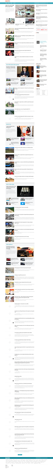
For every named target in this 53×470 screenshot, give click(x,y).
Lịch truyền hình (38, 94)
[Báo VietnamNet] (15, 30)
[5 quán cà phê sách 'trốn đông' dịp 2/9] (25, 131)
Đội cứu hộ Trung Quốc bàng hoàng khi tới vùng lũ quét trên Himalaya (43, 80)
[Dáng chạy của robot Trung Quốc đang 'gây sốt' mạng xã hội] (23, 199)
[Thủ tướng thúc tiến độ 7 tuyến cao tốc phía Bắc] (9, 210)
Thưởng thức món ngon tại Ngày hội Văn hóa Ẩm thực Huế (23, 282)
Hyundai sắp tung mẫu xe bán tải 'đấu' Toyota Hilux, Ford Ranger (10, 247)
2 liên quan (19, 37)
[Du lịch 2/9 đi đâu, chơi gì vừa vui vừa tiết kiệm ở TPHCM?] (23, 139)
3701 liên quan (20, 290)
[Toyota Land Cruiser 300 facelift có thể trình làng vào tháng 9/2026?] (8, 263)
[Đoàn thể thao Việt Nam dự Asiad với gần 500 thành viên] (9, 53)
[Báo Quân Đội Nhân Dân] (15, 117)
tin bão (21, 460)
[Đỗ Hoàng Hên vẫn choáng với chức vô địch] (38, 85)
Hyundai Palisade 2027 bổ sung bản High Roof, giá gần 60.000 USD (29, 259)
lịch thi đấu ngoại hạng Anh (35, 461)
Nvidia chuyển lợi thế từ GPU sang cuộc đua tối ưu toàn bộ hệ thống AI (11, 187)
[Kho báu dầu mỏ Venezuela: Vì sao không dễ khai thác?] (23, 79)
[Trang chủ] (7, 1)
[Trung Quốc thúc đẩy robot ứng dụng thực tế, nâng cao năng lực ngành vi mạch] (9, 224)
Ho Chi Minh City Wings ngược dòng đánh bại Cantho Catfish (23, 332)
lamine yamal (20, 462)
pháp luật (31, 461)
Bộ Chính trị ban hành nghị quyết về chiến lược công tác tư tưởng (24, 116)
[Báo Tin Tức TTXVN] (25, 80)
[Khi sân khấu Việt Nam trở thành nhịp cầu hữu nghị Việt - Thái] (9, 443)
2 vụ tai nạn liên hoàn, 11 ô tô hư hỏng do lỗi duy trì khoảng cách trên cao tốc (29, 25)
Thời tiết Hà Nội (15, 460)
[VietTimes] (15, 320)
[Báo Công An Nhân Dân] (38, 30)
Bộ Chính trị (7, 461)
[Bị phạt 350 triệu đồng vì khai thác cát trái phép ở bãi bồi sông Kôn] (9, 179)
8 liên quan (18, 298)
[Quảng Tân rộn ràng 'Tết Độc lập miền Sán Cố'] (9, 451)
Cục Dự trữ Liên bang (27, 461)
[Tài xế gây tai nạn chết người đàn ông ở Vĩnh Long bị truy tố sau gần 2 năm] (9, 313)
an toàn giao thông (16, 462)
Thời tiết (22, 462)
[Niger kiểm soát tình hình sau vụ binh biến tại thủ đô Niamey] (9, 386)
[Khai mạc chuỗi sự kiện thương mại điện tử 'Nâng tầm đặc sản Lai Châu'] (9, 172)
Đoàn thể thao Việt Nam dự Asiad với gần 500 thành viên (23, 50)
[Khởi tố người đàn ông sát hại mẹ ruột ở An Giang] (9, 239)
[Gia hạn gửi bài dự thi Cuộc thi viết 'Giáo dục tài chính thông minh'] (8, 199)
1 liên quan (8, 128)
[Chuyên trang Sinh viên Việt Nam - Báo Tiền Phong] (15, 148)
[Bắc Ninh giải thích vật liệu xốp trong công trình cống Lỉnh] (9, 270)
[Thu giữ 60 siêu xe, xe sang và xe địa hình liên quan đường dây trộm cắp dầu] (9, 164)
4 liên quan (18, 327)
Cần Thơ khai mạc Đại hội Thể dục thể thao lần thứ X (22, 94)
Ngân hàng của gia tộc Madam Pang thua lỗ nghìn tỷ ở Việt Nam (43, 67)
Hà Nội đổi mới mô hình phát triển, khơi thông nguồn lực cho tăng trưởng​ (15, 79)
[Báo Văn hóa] (15, 283)
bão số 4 (22, 461)
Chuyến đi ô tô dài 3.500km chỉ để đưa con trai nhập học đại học (24, 147)
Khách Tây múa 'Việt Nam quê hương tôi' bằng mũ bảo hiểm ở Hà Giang (15, 143)
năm (43, 462)
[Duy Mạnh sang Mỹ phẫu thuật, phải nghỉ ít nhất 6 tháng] (9, 342)
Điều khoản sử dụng (7, 466)
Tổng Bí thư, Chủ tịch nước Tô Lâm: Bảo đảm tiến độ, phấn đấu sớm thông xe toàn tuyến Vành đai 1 (41, 6)
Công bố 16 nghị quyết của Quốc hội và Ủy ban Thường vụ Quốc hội (24, 289)
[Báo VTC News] (26, 26)
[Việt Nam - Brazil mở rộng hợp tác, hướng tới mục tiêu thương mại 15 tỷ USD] (9, 90)
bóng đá (9, 460)
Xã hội (39, 461)
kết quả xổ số (9, 462)
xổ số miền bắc (11, 460)
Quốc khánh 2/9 (24, 460)
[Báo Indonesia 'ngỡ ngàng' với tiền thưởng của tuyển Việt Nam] (38, 76)
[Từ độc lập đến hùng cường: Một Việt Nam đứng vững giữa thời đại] (23, 83)
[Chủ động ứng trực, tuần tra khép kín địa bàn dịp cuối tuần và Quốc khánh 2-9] (9, 357)
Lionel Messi (27, 460)
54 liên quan (19, 30)
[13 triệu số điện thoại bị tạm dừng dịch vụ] (8, 203)
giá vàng (6, 460)
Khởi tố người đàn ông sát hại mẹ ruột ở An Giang (22, 236)
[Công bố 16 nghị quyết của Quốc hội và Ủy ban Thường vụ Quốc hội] (9, 292)
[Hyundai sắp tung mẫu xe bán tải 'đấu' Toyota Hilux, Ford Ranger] (25, 251)
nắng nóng (42, 462)
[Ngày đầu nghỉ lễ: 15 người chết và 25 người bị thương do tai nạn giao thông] (9, 157)
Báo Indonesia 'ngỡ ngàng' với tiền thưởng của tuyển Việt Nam (43, 76)
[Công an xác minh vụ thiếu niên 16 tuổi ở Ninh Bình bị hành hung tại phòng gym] (9, 232)
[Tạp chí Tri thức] (6, 128)
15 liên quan (19, 208)
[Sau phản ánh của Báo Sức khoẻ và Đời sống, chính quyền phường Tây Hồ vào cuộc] (9, 371)
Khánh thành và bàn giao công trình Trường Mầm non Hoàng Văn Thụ (24, 426)
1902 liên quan (15, 84)
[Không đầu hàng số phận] (9, 379)
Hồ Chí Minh (37, 460)
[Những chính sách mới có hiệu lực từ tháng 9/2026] (38, 71)
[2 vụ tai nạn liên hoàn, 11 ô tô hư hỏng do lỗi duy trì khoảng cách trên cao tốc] (29, 20)
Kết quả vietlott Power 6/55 (14, 461)
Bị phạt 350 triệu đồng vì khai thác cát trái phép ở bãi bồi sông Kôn (24, 176)
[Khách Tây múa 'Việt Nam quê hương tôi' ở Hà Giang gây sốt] (38, 59)
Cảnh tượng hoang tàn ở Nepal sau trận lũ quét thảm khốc (23, 412)
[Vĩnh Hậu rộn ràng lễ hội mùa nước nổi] (9, 277)
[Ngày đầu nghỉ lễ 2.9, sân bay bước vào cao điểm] (9, 306)
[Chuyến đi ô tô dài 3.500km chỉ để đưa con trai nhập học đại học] (9, 150)
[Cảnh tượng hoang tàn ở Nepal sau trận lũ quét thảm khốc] (9, 415)
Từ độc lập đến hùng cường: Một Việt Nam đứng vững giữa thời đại (29, 84)
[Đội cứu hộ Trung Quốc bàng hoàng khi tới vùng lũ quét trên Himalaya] (38, 80)
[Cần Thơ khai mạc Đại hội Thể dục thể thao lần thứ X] (9, 97)
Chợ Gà (6, 462)
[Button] (47, 3)
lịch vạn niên (42, 460)
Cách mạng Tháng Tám (31, 460)
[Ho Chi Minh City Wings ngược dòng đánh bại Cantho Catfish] (9, 335)
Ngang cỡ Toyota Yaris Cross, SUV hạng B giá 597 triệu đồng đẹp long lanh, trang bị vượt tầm (29, 263)
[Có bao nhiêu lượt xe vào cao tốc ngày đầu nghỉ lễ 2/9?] (9, 111)
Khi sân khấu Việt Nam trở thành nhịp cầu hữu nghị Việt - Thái (23, 441)
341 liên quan (18, 216)
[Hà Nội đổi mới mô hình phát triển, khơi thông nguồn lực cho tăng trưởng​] (8, 79)
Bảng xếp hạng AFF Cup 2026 (42, 461)
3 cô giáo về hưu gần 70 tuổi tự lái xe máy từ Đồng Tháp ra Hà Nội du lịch (15, 139)
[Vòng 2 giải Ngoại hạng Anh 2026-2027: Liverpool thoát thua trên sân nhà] (9, 349)
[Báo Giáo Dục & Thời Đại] (40, 77)
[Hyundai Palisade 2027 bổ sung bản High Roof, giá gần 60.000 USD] (23, 259)
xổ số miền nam (32, 462)
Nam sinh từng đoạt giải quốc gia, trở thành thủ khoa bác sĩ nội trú (29, 143)
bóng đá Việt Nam (28, 462)
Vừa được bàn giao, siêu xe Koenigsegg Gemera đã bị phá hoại (14, 259)
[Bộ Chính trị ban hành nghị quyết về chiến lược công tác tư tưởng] (9, 119)
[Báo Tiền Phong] (15, 177)
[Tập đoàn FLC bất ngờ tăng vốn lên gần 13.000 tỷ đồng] (25, 71)
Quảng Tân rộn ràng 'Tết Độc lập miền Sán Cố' (21, 448)
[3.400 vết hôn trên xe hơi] (9, 422)
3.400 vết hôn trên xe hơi (18, 419)
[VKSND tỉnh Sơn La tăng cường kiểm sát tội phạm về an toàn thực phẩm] (9, 59)
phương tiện (40, 460)
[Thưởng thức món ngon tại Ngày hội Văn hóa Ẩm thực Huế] (9, 285)
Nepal (45, 460)
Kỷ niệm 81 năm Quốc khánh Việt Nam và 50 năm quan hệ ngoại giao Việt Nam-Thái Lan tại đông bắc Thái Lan (41, 17)
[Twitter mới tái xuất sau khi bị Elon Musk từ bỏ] (23, 203)
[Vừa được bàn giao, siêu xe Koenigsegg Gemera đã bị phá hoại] (8, 259)
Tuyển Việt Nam (12, 462)
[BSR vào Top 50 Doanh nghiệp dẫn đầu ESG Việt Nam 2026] (8, 83)
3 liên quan (40, 11)
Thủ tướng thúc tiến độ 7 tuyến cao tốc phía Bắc (21, 207)
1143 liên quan (40, 26)
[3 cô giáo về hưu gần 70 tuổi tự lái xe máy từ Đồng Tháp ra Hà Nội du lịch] (8, 139)
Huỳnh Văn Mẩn (19, 461)
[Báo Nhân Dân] (26, 85)
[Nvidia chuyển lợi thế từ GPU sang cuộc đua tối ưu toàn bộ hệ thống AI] (25, 191)
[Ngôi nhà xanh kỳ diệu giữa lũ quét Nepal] (24, 11)
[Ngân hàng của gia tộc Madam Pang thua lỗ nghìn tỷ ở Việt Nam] (38, 67)
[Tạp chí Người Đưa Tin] (15, 37)
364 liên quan (19, 51)
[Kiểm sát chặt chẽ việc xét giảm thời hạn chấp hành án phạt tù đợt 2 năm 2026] (9, 45)
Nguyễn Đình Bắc (10, 461)
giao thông (25, 462)
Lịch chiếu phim (43, 94)
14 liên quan (43, 56)
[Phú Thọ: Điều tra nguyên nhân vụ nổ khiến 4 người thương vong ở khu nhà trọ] (9, 104)
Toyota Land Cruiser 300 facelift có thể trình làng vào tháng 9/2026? (15, 263)
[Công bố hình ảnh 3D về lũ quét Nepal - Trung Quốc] (38, 51)
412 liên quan (29, 80)
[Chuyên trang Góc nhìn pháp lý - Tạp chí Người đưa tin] (15, 298)
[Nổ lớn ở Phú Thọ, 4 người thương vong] (10, 20)
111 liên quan (20, 117)
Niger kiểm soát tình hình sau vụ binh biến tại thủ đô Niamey (23, 383)
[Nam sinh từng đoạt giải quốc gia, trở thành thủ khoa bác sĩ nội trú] (23, 143)
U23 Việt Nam (18, 460)
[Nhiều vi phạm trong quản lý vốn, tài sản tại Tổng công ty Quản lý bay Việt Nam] (9, 328)
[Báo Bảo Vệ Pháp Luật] (15, 327)
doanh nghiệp (38, 462)
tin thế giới (36, 462)
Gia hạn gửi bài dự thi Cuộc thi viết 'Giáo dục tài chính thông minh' (15, 199)
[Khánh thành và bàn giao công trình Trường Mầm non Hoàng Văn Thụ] (9, 429)
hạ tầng (34, 460)
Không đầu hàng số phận (18, 376)
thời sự (24, 461)
